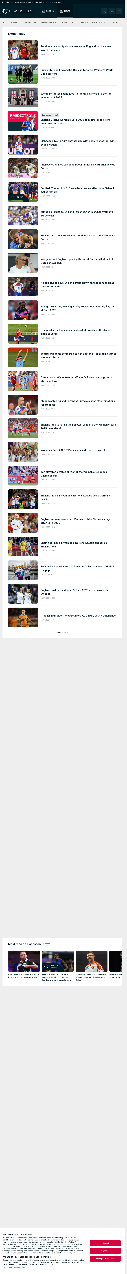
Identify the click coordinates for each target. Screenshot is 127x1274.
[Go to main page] (19, 11)
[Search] (104, 11)
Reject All (105, 1251)
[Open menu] (119, 11)
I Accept (105, 1243)
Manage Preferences (105, 1259)
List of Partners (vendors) (13, 1267)
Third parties (71, 1253)
